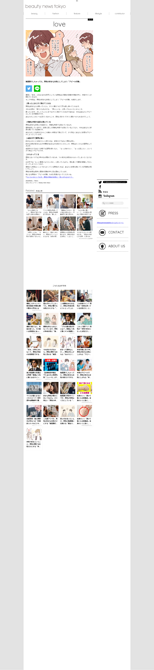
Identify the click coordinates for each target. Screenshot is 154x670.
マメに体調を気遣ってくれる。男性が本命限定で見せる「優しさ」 (50, 212)
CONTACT (116, 232)
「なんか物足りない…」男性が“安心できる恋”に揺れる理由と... (33, 212)
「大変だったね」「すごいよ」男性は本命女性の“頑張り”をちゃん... (34, 234)
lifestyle (98, 13)
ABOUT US (116, 246)
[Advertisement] (59, 260)
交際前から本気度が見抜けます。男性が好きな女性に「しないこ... (67, 234)
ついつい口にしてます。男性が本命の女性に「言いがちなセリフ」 (50, 177)
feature (77, 13)
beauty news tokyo (44, 182)
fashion (55, 13)
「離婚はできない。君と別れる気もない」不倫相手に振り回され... (67, 212)
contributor (120, 13)
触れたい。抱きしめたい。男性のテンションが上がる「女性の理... (50, 234)
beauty (34, 13)
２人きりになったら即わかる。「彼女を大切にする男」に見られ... (84, 234)
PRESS (113, 213)
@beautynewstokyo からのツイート (110, 223)
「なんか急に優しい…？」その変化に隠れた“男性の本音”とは (84, 212)
